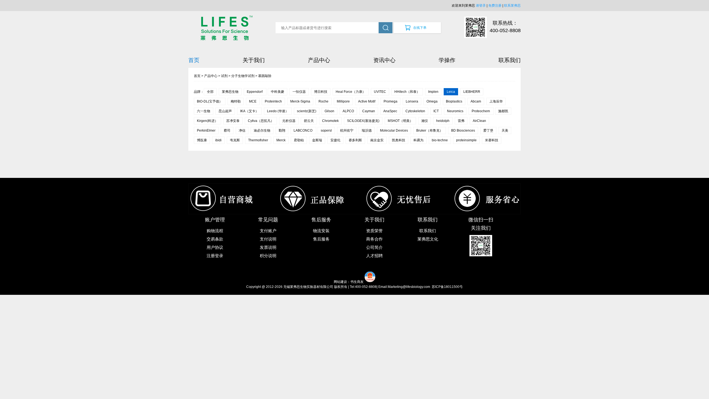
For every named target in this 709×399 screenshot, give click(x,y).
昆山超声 (225, 111)
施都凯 (503, 111)
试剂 (224, 76)
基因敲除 (264, 76)
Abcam (476, 101)
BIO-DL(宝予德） (209, 101)
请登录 (481, 5)
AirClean (479, 121)
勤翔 (282, 130)
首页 (193, 60)
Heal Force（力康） (351, 92)
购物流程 (215, 230)
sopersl (326, 130)
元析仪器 (289, 121)
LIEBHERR (471, 92)
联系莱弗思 (512, 5)
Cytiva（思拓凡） (261, 121)
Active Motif (366, 101)
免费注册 (495, 5)
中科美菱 (277, 92)
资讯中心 (384, 60)
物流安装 (321, 230)
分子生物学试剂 (243, 76)
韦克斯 (235, 140)
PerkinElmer (206, 130)
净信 (242, 130)
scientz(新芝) (306, 111)
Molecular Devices (394, 130)
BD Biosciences (463, 130)
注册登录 (215, 255)
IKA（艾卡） (249, 111)
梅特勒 (236, 101)
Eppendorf (255, 92)
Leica (451, 92)
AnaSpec (390, 111)
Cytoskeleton (415, 111)
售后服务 (321, 239)
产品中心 (319, 60)
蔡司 (227, 130)
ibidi (218, 140)
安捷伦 (335, 140)
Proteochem (481, 111)
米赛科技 (491, 140)
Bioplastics (454, 101)
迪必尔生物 (262, 130)
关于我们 (254, 60)
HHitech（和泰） (407, 92)
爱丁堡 (488, 130)
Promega (390, 101)
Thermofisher (258, 140)
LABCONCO (303, 130)
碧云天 (309, 121)
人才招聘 (374, 255)
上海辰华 (496, 101)
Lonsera (412, 101)
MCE (252, 101)
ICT (436, 111)
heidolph (442, 121)
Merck (281, 140)
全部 (210, 92)
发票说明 (268, 247)
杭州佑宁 (346, 130)
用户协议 (215, 247)
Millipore (343, 101)
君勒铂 (299, 140)
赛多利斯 (355, 140)
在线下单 (420, 28)
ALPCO (348, 111)
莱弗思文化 (427, 239)
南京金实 (377, 140)
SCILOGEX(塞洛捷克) (363, 121)
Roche (323, 101)
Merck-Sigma (300, 101)
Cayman (368, 111)
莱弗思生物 (230, 92)
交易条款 (215, 239)
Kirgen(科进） (207, 121)
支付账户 (268, 230)
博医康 (202, 140)
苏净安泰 (233, 121)
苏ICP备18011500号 (447, 287)
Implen (433, 92)
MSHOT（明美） (400, 121)
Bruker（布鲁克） (429, 130)
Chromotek (330, 121)
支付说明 (268, 239)
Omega (432, 101)
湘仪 (424, 121)
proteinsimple (466, 140)
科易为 (418, 140)
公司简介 (374, 247)
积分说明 (268, 255)
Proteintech (273, 101)
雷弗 (461, 121)
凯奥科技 (398, 140)
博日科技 (320, 92)
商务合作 (374, 239)
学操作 (447, 60)
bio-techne (440, 140)
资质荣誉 (374, 230)
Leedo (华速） (278, 111)
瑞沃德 (367, 130)
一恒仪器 (299, 92)
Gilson (329, 111)
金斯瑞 (317, 140)
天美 (505, 130)
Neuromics (455, 111)
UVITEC (380, 92)
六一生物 (203, 111)
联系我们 (510, 60)
